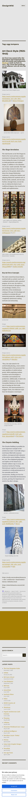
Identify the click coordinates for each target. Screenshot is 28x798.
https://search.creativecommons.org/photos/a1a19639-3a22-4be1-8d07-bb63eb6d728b (14, 99)
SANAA (6, 673)
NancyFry (14, 359)
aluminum (22, 591)
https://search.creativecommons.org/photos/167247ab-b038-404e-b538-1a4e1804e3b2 (14, 141)
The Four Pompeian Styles (12, 668)
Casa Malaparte (8, 681)
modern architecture (7, 597)
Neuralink (7, 748)
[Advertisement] (14, 23)
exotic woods (10, 596)
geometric (20, 596)
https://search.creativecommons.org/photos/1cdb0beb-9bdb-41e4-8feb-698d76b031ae (14, 328)
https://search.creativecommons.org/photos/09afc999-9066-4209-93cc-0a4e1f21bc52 (14, 357)
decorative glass (15, 593)
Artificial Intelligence (10, 731)
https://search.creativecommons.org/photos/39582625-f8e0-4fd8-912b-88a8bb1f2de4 (13, 522)
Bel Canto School (9, 677)
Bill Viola (6, 686)
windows (4, 602)
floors (15, 596)
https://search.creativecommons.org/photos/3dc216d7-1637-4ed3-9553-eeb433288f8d (13, 264)
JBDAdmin (7, 591)
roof (12, 599)
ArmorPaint (7, 690)
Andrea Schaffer (18, 266)
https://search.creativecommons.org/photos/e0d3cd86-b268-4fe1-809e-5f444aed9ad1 (13, 434)
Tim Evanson (20, 436)
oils (14, 597)
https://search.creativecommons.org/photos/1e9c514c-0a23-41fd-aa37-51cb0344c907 (14, 230)
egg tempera (11, 594)
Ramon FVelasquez (18, 101)
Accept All (14, 786)
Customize (14, 790)
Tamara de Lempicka (7, 601)
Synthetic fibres (9, 694)
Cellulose (6, 722)
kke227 (18, 524)
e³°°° (13, 232)
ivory (24, 596)
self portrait (16, 599)
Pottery (6, 740)
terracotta (15, 601)
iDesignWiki (8, 6)
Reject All (14, 794)
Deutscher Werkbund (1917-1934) (14, 727)
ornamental (18, 597)
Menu (23, 5)
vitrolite (21, 601)
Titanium (6, 718)
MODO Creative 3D (9, 703)
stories (23, 599)
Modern (5, 63)
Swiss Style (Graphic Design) (12, 744)
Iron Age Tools (8, 753)
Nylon (5, 698)
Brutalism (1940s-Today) (11, 735)
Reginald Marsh (6, 599)
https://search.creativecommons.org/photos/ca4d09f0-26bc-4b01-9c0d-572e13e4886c (14, 564)
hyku (13, 566)
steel (20, 599)
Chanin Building (6, 593)
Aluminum (7, 707)
